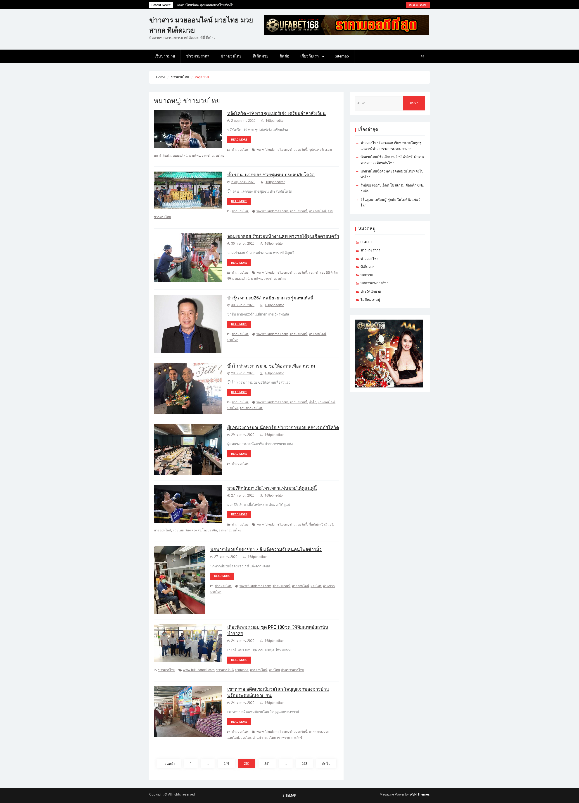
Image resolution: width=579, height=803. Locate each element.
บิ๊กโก (312, 402)
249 (226, 764)
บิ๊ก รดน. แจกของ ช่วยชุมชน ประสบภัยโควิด (271, 174)
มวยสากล (242, 670)
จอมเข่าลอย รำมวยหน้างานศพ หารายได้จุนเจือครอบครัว (283, 236)
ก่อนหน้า (168, 764)
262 (304, 764)
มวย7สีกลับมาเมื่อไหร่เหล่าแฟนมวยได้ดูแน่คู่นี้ (272, 488)
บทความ (367, 275)
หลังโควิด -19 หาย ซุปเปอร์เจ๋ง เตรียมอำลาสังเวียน (276, 113)
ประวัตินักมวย (371, 291)
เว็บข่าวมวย (165, 56)
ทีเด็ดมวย (260, 56)
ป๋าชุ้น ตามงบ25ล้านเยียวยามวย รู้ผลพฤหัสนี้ (270, 298)
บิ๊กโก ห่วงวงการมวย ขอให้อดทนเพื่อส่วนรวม (271, 366)
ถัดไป (326, 764)
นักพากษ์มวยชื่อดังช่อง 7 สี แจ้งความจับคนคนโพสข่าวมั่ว (266, 549)
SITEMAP (289, 795)
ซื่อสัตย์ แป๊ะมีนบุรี (321, 524)
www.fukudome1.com (272, 149)
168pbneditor (275, 120)
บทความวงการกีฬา (374, 283)
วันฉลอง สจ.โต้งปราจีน (201, 530)
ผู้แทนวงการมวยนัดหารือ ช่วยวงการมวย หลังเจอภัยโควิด (283, 427)
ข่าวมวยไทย (231, 56)
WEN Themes (420, 794)
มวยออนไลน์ (179, 155)
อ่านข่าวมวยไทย (213, 155)
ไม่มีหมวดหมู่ (370, 300)
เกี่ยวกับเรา (309, 56)
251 (267, 764)
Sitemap (342, 56)
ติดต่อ (284, 56)
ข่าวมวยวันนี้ (298, 149)
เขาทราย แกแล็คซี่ (290, 737)
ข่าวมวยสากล (197, 56)
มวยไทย (194, 155)
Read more (239, 139)
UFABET (366, 242)
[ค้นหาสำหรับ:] (390, 103)
